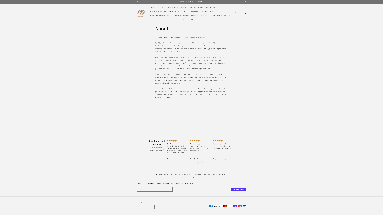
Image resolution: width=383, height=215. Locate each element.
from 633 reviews (156, 150)
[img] (157, 147)
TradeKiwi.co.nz (145, 214)
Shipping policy (169, 174)
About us (159, 174)
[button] (157, 7)
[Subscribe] (170, 189)
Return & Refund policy (182, 174)
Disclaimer (222, 174)
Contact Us (191, 178)
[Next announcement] (245, 2)
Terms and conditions (210, 174)
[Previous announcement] (137, 2)
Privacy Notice (196, 174)
